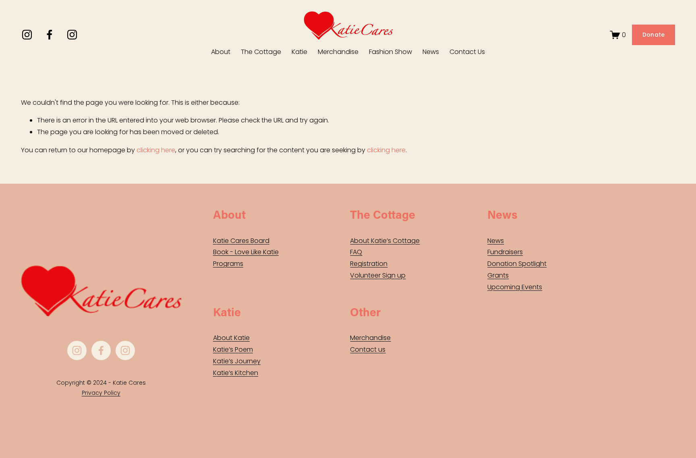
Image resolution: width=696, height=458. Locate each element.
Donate (653, 35)
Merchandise (338, 51)
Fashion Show (390, 51)
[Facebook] (50, 35)
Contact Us (467, 51)
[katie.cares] (72, 35)
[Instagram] (27, 35)
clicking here (156, 150)
